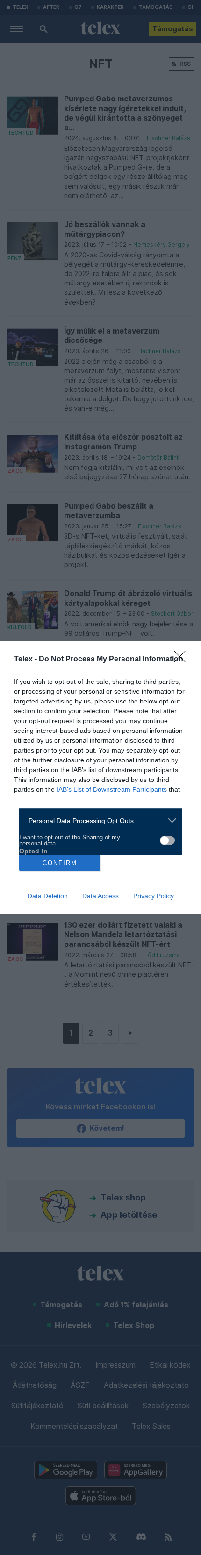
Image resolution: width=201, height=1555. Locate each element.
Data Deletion (48, 896)
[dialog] (100, 777)
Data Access (100, 896)
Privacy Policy (153, 896)
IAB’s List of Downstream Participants (112, 789)
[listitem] (97, 820)
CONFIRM (60, 862)
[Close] (183, 659)
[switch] (167, 840)
